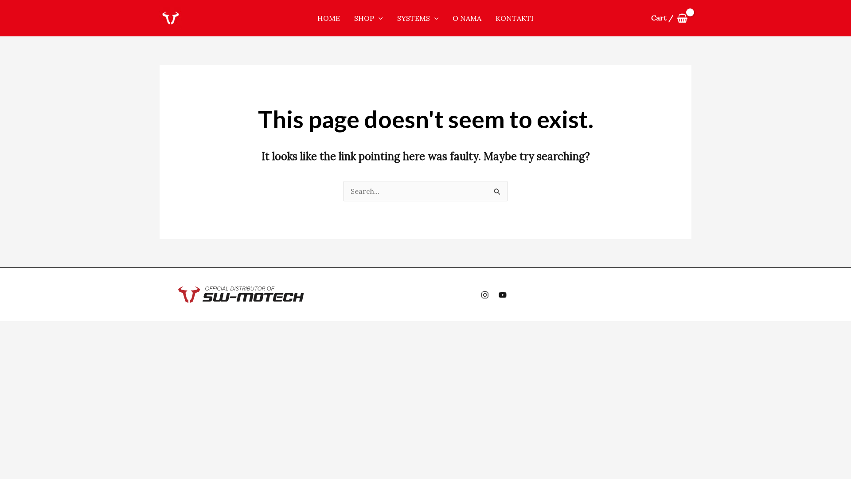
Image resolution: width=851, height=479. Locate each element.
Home (328, 18)
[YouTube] (503, 295)
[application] (378, 18)
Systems (413, 18)
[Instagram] (485, 295)
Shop (364, 18)
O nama (467, 18)
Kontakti (515, 18)
